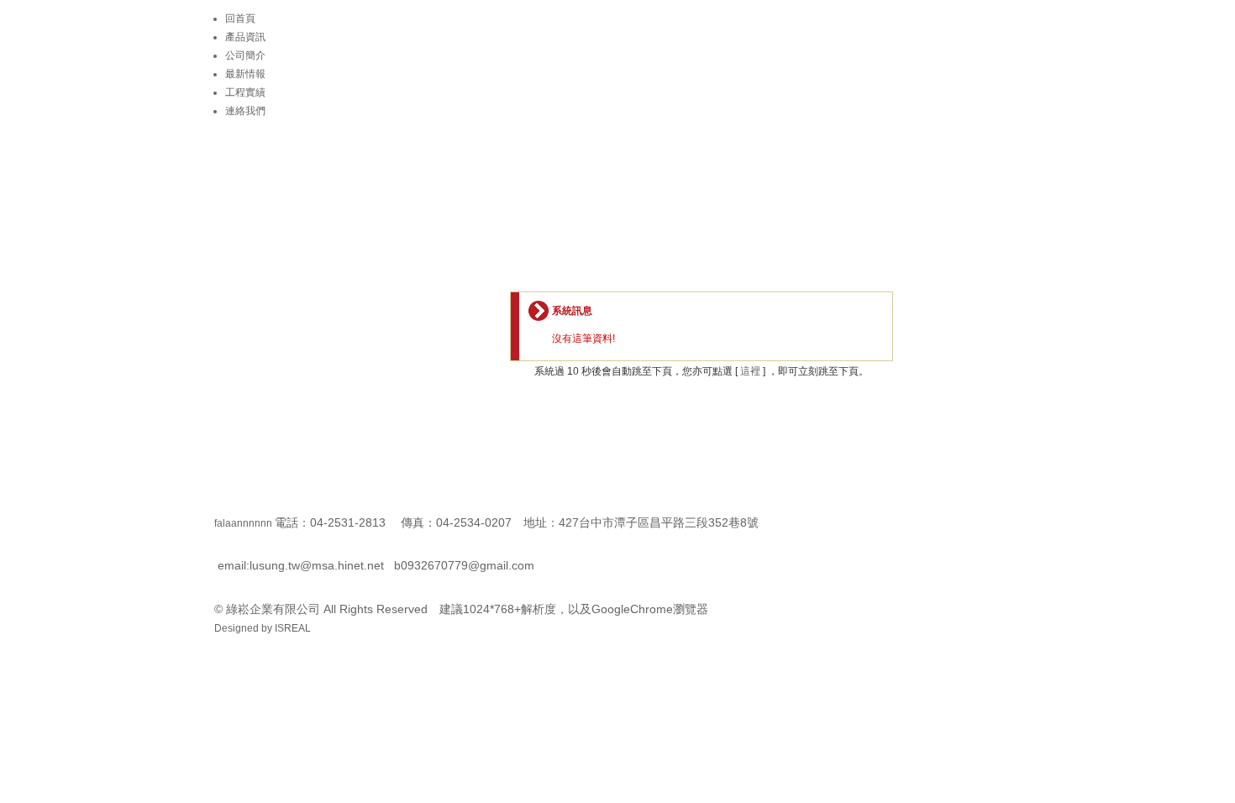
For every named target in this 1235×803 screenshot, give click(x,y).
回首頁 (240, 18)
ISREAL (293, 628)
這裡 (750, 371)
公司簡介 (245, 55)
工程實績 (245, 92)
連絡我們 (245, 111)
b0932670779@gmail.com (464, 565)
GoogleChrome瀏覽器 (649, 609)
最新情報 (245, 74)
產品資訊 (245, 37)
